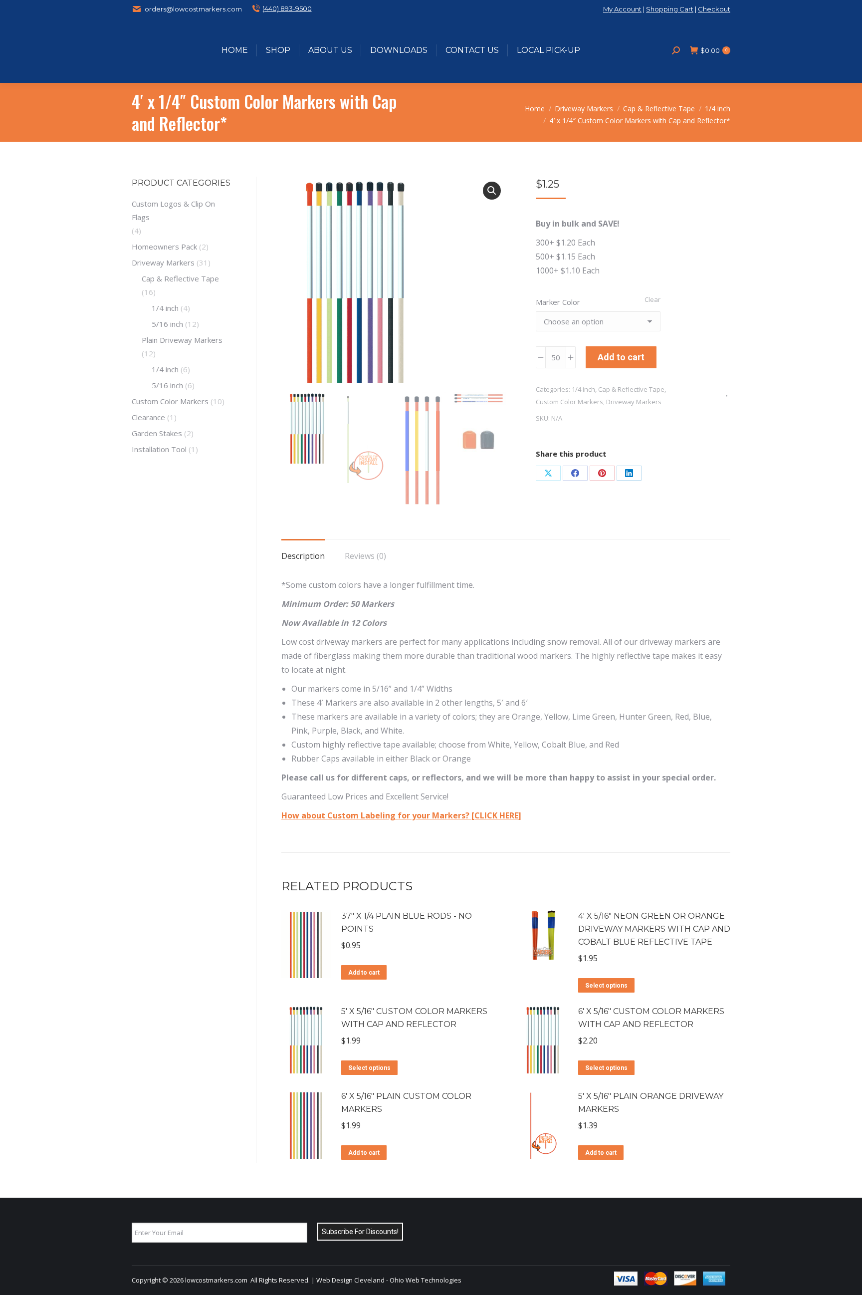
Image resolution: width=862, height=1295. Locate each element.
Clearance (148, 417)
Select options (606, 985)
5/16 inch (167, 324)
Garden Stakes (157, 433)
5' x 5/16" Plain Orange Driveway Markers (650, 1102)
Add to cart (621, 357)
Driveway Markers (633, 401)
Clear (652, 299)
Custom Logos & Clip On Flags (173, 210)
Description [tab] (303, 555)
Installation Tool (159, 449)
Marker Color (558, 302)
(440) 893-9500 (287, 8)
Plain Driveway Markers (182, 340)
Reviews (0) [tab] (365, 555)
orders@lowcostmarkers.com (193, 9)
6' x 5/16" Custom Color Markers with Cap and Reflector (651, 1018)
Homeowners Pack (164, 247)
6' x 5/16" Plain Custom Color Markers (406, 1102)
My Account (622, 9)
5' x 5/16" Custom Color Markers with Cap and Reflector (414, 1018)
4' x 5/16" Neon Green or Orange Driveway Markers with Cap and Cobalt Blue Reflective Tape (654, 929)
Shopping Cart (669, 9)
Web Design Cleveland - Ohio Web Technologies (388, 1280)
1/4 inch (583, 389)
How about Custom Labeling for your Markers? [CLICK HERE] (401, 815)
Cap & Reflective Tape (631, 389)
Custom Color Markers (569, 401)
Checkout (714, 9)
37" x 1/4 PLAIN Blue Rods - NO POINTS (406, 922)
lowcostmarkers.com (216, 1280)
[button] (492, 191)
